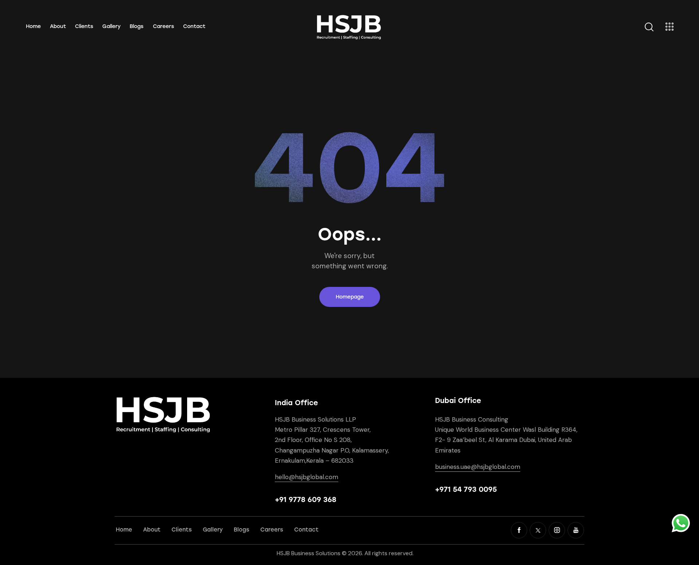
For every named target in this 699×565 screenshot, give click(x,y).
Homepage (350, 297)
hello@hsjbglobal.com (306, 477)
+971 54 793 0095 (466, 489)
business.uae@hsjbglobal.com (477, 467)
